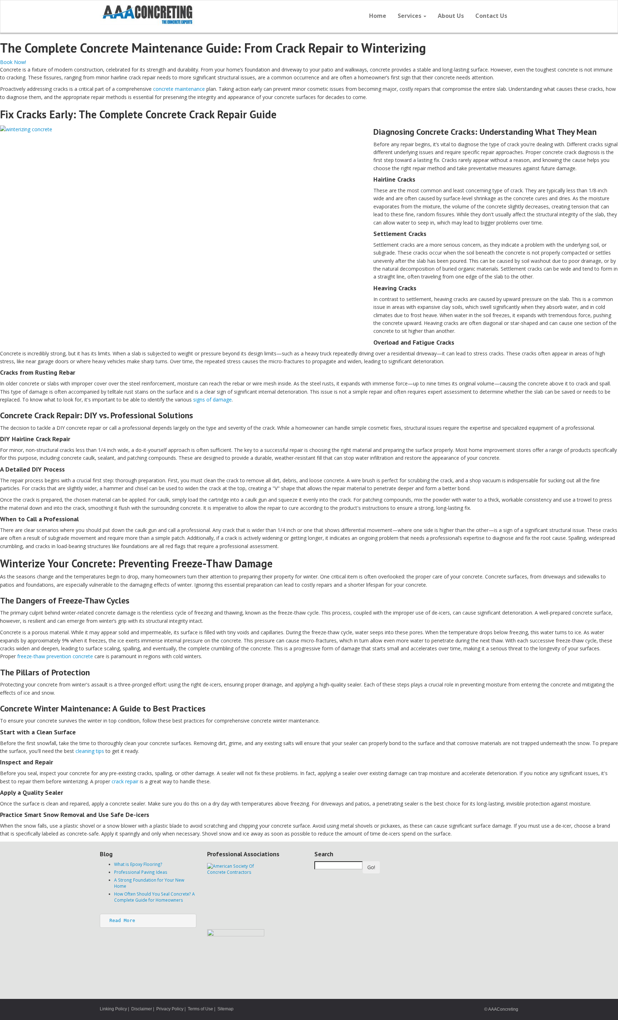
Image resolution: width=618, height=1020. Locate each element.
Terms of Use (200, 1008)
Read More (122, 920)
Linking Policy (113, 1008)
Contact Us (491, 16)
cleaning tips (89, 751)
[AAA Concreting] (202, 14)
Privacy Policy (169, 1008)
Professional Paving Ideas (140, 872)
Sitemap (225, 1008)
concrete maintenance (179, 88)
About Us (451, 16)
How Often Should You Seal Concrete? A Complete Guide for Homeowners (154, 897)
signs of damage (212, 399)
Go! (371, 867)
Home (377, 16)
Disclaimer (141, 1008)
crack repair (125, 781)
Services (410, 16)
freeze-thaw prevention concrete (55, 656)
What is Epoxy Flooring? (138, 864)
